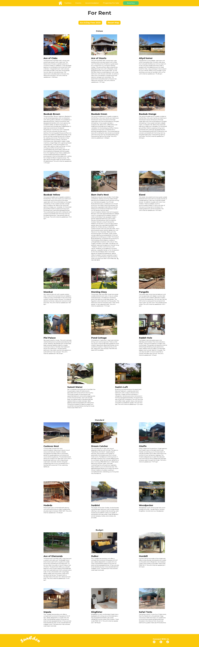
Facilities (67, 3)
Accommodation (92, 3)
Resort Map (113, 23)
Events (78, 3)
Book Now (131, 3)
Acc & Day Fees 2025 (90, 23)
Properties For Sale (111, 3)
